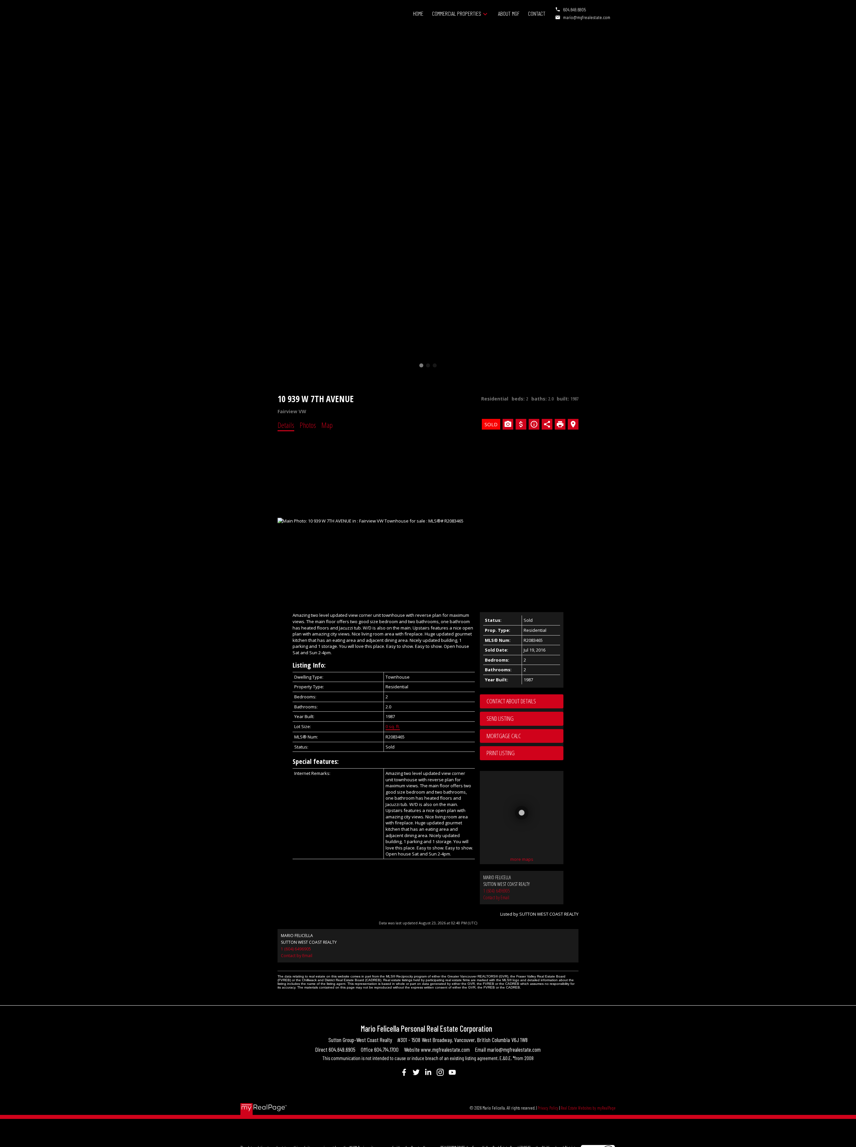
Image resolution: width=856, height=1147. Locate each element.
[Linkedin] (428, 1072)
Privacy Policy (548, 1108)
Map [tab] (327, 425)
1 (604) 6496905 (496, 891)
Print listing (501, 753)
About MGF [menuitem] (509, 13)
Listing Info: (309, 665)
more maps (521, 859)
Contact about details (511, 701)
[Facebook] (404, 1072)
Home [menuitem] (418, 13)
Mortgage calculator (525, 736)
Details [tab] (286, 425)
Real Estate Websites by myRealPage (588, 1108)
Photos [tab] (308, 425)
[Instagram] (440, 1072)
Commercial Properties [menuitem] (456, 13)
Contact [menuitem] (536, 13)
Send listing (500, 718)
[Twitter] (416, 1072)
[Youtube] (452, 1072)
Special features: (316, 761)
